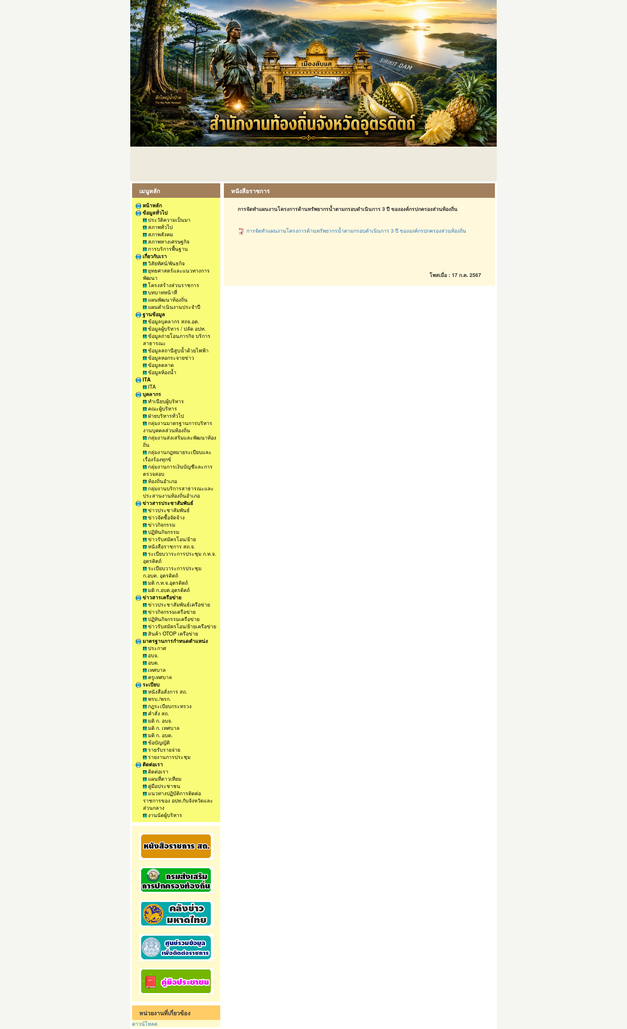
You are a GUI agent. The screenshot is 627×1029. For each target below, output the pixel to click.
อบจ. (153, 655)
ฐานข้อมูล (153, 314)
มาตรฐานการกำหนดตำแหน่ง (174, 640)
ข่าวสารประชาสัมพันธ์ (167, 502)
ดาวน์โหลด (144, 1023)
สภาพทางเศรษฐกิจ (168, 241)
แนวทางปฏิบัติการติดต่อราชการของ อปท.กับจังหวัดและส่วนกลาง (178, 800)
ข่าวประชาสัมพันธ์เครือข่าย (178, 604)
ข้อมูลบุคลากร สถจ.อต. (173, 321)
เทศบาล (156, 669)
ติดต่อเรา (152, 764)
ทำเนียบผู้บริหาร (165, 401)
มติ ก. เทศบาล (163, 727)
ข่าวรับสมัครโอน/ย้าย (171, 539)
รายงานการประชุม (168, 756)
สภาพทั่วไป (160, 226)
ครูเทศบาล (159, 677)
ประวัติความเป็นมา (168, 219)
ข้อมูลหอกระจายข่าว (170, 357)
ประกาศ (156, 648)
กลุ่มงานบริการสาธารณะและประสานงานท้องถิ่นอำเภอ (178, 492)
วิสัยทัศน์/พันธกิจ (166, 263)
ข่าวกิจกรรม (161, 524)
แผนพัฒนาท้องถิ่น (167, 299)
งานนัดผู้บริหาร (164, 814)
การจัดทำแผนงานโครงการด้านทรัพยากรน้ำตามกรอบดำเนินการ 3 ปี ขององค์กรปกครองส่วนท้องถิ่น (355, 230)
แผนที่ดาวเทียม (164, 778)
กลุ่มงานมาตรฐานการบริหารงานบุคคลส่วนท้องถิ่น (177, 426)
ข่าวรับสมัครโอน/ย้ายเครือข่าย (181, 626)
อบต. (153, 662)
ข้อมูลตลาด (160, 364)
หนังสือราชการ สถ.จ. (171, 546)
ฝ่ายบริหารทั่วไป (165, 415)
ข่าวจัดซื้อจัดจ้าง (166, 517)
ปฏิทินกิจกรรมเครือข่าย (173, 618)
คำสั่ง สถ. (158, 713)
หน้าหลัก (151, 205)
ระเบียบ (150, 684)
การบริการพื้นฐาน (167, 248)
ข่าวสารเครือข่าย (161, 597)
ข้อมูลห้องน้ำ (161, 372)
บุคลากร (151, 393)
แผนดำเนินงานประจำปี (173, 306)
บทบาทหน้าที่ (162, 292)
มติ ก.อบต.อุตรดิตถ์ (168, 589)
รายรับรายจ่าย (163, 749)
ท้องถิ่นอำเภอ (162, 481)
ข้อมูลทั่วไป (154, 212)
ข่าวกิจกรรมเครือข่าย (171, 611)
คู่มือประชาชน (163, 785)
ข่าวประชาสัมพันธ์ (168, 510)
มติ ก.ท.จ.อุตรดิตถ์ (167, 582)
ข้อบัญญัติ (158, 742)
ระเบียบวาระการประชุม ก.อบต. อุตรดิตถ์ (172, 571)
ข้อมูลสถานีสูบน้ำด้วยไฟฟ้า (178, 350)
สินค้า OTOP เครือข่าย (172, 633)
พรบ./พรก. (159, 698)
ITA (146, 379)
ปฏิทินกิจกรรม (163, 531)
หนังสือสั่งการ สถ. (167, 691)
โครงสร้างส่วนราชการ (173, 285)
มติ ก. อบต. (160, 735)
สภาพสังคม (160, 234)
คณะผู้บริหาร (162, 408)
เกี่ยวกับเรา (154, 256)
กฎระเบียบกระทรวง (169, 706)
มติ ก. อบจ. (159, 720)
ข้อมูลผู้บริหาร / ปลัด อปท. (176, 328)
